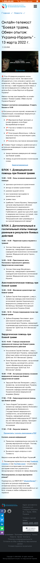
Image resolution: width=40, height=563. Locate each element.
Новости (18, 12)
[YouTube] (9, 511)
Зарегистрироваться (20, 165)
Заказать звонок (26, 1)
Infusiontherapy (30, 481)
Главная (6, 12)
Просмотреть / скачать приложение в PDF (20, 433)
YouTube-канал (19, 464)
